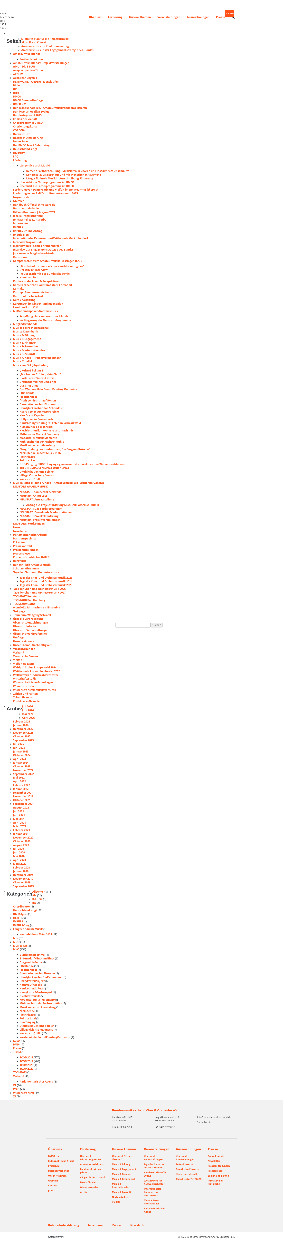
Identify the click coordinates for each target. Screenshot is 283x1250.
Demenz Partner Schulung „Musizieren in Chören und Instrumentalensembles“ (77, 171)
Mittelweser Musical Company (39, 434)
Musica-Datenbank (25, 331)
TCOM (17, 1052)
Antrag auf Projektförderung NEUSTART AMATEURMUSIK (62, 505)
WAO (16, 1089)
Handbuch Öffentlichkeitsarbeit (34, 204)
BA (34, 903)
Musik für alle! (22, 361)
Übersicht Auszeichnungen (30, 622)
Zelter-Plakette (22, 697)
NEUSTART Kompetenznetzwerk (40, 492)
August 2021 (21, 807)
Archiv (83, 1192)
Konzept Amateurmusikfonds (32, 292)
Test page (19, 611)
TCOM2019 (26, 1061)
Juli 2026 (27, 706)
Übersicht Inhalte (24, 626)
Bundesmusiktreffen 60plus (31, 111)
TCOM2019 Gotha (24, 604)
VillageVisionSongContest (36, 1029)
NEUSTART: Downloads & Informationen (46, 512)
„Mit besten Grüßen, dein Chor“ (40, 374)
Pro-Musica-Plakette (26, 701)
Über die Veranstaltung (28, 619)
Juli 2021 (18, 811)
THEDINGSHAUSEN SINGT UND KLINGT (44, 468)
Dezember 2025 (23, 729)
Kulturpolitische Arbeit (28, 296)
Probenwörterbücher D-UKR (31, 557)
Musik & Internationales (29, 350)
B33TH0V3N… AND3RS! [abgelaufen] (36, 81)
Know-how (20, 257)
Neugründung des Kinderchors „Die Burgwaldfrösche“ (55, 449)
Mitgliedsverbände (25, 324)
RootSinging (28, 1022)
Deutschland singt (25, 149)
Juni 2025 (19, 748)
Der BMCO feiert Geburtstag (31, 145)
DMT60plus (20, 914)
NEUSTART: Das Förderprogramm (41, 508)
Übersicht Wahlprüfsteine (30, 633)
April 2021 (19, 822)
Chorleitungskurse (25, 126)
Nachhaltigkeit (120, 1197)
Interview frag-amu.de (27, 242)
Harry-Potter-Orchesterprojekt (39, 411)
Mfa (15, 938)
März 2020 (19, 864)
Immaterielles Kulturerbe (29, 219)
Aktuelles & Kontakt (34, 42)
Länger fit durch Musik (28, 929)
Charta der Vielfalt (25, 119)
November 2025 (23, 732)
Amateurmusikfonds (26, 54)
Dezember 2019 (23, 875)
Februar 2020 (21, 867)
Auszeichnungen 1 (25, 78)
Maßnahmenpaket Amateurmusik (35, 311)
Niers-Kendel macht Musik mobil (41, 453)
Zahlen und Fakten (25, 693)
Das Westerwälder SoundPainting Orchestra (48, 389)
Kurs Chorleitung (24, 300)
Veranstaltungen (168, 17)
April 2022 (19, 781)
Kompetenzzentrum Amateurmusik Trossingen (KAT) (47, 261)
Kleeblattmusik (30, 996)
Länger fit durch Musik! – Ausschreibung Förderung (59, 178)
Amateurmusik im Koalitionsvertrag (45, 46)
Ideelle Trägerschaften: (28, 216)
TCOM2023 (26, 1069)
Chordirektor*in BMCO (28, 123)
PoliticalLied (28, 1018)
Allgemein (38, 891)
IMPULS (18, 227)
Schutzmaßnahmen (26, 568)
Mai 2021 (19, 819)
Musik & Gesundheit (26, 346)
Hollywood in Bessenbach (36, 419)
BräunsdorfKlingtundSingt (37, 958)
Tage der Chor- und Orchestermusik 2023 (46, 577)
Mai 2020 (19, 856)
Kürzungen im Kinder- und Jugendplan (38, 303)
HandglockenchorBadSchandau (40, 977)
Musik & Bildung (24, 335)
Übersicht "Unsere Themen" (122, 1157)
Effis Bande (27, 393)
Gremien (18, 201)
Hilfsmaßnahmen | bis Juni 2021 (34, 212)
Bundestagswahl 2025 (27, 115)
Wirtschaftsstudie (24, 678)
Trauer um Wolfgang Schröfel (32, 615)
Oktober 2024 (21, 755)
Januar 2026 (20, 725)
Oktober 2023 (21, 766)
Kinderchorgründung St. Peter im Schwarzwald (50, 423)
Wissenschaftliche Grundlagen (33, 682)
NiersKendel (28, 1011)
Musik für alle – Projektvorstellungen (37, 358)
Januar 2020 (20, 871)
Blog (16, 93)
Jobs (50, 1190)
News (16, 527)
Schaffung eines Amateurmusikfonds (44, 316)
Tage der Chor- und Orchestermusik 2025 (46, 585)
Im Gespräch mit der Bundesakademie (45, 273)
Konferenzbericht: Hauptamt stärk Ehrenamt (42, 285)
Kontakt (18, 288)
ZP (14, 1096)
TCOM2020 (26, 1065)
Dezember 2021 (23, 792)
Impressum (20, 223)
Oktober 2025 (21, 736)
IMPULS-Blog (21, 925)
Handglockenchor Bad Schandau (41, 408)
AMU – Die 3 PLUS (24, 66)
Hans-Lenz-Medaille (26, 208)
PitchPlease (27, 457)
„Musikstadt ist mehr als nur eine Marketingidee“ (52, 266)
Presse (220, 17)
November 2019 (23, 878)
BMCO (17, 96)
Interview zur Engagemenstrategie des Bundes (43, 249)
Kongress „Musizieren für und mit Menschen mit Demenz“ (64, 174)
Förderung (115, 17)
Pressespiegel (21, 553)
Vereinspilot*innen (25, 656)
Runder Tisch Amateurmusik (32, 564)
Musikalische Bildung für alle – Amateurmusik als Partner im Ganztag (58, 483)
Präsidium (20, 542)
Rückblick (19, 561)
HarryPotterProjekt (32, 981)
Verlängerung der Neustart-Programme (45, 320)
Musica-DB (20, 945)
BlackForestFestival (32, 955)
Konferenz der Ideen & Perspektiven (36, 281)
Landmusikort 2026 (25, 307)
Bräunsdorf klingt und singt (38, 382)
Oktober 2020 (21, 841)
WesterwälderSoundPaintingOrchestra (45, 1037)
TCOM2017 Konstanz (26, 596)
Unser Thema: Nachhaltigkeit (32, 645)
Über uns (95, 17)
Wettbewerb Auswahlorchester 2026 (36, 671)
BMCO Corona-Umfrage (28, 100)
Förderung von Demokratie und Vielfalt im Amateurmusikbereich (56, 189)
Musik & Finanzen (25, 342)
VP (14, 1085)
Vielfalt (17, 660)
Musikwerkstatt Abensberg (37, 445)
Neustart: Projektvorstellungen (40, 520)
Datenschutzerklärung (28, 138)
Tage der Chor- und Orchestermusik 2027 (39, 592)
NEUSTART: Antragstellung (37, 499)
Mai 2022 (19, 777)
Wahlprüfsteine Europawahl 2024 (35, 667)
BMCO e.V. (19, 104)
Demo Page (20, 141)
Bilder (17, 85)
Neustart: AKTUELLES (33, 496)
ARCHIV (18, 74)
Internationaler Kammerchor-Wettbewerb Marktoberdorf (50, 238)
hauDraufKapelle (31, 984)
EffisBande (27, 966)
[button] (233, 17)
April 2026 (28, 718)
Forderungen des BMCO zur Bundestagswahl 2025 (45, 193)
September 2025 (23, 740)
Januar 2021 (20, 834)
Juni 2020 (19, 852)
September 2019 (23, 886)
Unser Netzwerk (23, 641)
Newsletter (20, 531)
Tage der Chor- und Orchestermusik (36, 572)
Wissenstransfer (23, 686)
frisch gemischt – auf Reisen (38, 400)
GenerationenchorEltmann (37, 973)
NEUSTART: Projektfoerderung (39, 516)
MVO (16, 949)
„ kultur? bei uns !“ (32, 370)
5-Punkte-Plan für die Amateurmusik (45, 39)
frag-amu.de (21, 197)
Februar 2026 (21, 721)
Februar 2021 (21, 830)
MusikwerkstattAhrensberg (38, 1007)
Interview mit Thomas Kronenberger (37, 246)
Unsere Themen (140, 17)
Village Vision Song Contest (37, 475)
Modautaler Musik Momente (38, 438)
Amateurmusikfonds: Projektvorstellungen (41, 63)
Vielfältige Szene (23, 663)
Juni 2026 (28, 710)
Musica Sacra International (31, 328)
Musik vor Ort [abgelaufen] (30, 365)
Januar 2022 (20, 789)
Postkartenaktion (31, 59)
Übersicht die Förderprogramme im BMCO (47, 182)
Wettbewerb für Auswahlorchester (35, 675)
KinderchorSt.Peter (32, 988)
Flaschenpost (28, 397)
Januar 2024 (20, 762)
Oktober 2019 (21, 882)
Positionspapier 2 (24, 538)
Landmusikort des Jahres (90, 1171)
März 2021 (19, 826)
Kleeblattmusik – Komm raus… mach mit (46, 430)
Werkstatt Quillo (30, 479)
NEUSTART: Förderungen (29, 523)
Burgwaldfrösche (31, 962)
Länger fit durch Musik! (35, 165)
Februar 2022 (21, 785)
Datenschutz (21, 134)
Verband (18, 652)
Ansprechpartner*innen (29, 70)
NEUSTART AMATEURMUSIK (30, 486)
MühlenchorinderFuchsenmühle (41, 1003)
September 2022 (23, 774)
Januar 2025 (20, 751)
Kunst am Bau (29, 277)
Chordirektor (21, 906)
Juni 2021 (19, 815)
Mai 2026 (27, 714)
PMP (16, 1044)
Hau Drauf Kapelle (32, 415)
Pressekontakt (22, 546)
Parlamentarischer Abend (30, 535)
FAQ (16, 156)
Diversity (19, 153)
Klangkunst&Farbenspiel (36, 992)
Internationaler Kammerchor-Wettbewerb (152, 1192)
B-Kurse (37, 899)
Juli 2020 (18, 848)
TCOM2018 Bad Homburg (29, 600)
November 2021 (23, 796)
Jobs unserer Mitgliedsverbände (33, 253)
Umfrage (18, 637)
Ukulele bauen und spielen (37, 471)
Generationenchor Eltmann (38, 404)
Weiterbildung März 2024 (36, 934)
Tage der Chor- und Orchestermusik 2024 (46, 581)
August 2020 (21, 845)
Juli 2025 (18, 744)
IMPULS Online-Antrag (27, 231)
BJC (15, 89)
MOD (16, 942)
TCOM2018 (26, 1057)
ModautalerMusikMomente (38, 999)
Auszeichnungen (198, 17)
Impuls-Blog (21, 234)
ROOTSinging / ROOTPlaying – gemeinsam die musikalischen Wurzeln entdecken (72, 464)
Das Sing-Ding (29, 385)
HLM (16, 918)
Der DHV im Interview (34, 270)
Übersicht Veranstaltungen (30, 630)
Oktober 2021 (21, 800)
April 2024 (19, 759)
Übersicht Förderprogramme (90, 1157)
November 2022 (23, 770)
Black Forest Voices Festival (37, 378)
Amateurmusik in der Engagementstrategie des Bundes (57, 50)
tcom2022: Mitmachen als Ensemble (36, 607)
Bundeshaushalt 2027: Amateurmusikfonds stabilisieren (50, 108)
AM (34, 895)
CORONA (19, 130)
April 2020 (19, 860)
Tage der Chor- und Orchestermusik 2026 (39, 589)
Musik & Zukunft (24, 354)
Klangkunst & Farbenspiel (36, 427)
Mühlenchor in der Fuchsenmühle (42, 441)
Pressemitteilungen (26, 550)
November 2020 (23, 837)
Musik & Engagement (27, 339)
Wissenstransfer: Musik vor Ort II (34, 690)
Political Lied (28, 460)
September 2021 (23, 804)
